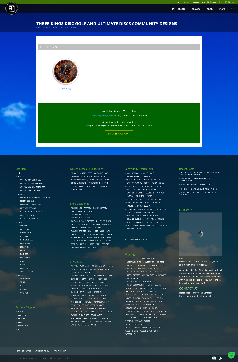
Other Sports (94, 183)
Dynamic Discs (26, 240)
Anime (83, 173)
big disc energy (98, 266)
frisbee (103, 282)
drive (164, 295)
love (129, 202)
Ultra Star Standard (102, 321)
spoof (159, 222)
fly (154, 186)
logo (158, 199)
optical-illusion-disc (136, 209)
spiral (150, 222)
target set (84, 315)
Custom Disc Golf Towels (31, 190)
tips (140, 318)
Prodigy (23, 250)
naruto (158, 202)
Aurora (74, 266)
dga (127, 291)
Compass (88, 272)
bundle (93, 269)
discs (157, 295)
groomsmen (148, 304)
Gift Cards (24, 236)
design (158, 285)
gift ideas (129, 304)
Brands (90, 211)
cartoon (156, 179)
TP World (104, 318)
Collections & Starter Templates (35, 197)
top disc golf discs (152, 318)
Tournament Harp (79, 318)
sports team (132, 225)
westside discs (132, 334)
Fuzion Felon (85, 285)
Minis (96, 237)
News (22, 286)
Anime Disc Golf (27, 215)
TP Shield (93, 318)
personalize (141, 314)
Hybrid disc (99, 292)
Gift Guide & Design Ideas (31, 212)
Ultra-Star (86, 321)
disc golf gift (147, 295)
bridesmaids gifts (133, 262)
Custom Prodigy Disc (80, 275)
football (143, 189)
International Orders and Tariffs (199, 189)
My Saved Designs (28, 208)
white (73, 325)
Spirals (81, 186)
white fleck (83, 325)
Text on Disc (130, 318)
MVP (109, 237)
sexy (146, 219)
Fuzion (74, 285)
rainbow (130, 216)
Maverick (88, 299)
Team (22, 282)
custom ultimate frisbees (194, 264)
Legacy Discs (26, 247)
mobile (105, 299)
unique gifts (154, 327)
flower (146, 186)
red (139, 216)
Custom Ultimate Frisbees (31, 183)
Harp (89, 292)
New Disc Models (158, 311)
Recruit (74, 312)
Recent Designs (27, 201)
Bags (73, 211)
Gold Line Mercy (96, 289)
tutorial (129, 321)
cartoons (98, 173)
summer (162, 314)
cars (90, 173)
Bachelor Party (100, 208)
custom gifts (148, 275)
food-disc (131, 189)
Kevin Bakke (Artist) (79, 179)
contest (160, 262)
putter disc (92, 308)
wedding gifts (131, 331)
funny (153, 189)
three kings (70, 27)
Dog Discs (106, 224)
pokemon (138, 212)
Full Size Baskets (78, 231)
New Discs (129, 314)
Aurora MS (84, 266)
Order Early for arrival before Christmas (197, 179)
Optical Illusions (78, 183)
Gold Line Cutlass (79, 289)
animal (136, 173)
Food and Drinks (91, 176)
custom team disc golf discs (138, 282)
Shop (210, 9)
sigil (154, 219)
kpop (150, 196)
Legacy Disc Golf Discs (99, 295)
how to (146, 308)
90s (128, 173)
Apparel (23, 225)
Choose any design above (102, 115)
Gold (95, 285)
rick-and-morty (151, 216)
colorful (137, 183)
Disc (133, 291)
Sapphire (83, 312)
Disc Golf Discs (83, 224)
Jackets (82, 234)
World (94, 325)
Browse (196, 9)
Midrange (75, 237)
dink (155, 183)
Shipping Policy (42, 350)
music (107, 179)
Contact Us (208, 292)
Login (179, 2)
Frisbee (146, 301)
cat (128, 183)
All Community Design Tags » (137, 239)
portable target (101, 302)
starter (108, 312)
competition (148, 262)
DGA (22, 261)
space (129, 222)
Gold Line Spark (78, 292)
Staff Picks (91, 186)
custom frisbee (132, 272)
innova (155, 308)
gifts (138, 304)
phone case (76, 302)
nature (130, 206)
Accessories (25, 229)
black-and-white (134, 179)
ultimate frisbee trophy (136, 327)
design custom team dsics (137, 288)
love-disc (138, 202)
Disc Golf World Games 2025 (195, 185)
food (161, 186)
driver (136, 186)
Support (196, 2)
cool (147, 183)
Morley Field (142, 311)
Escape (87, 282)
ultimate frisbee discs (135, 324)
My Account (212, 2)
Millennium (25, 257)
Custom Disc (140, 265)
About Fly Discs (27, 279)
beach (147, 176)
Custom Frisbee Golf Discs (153, 272)
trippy (164, 225)
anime (145, 173)
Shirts (91, 244)
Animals (74, 173)
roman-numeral (134, 219)
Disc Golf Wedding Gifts (31, 219)
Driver (74, 228)
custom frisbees (132, 275)
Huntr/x (130, 196)
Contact (24, 293)
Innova (23, 265)
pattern (162, 209)
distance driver (87, 279)
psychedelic (150, 212)
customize (161, 275)
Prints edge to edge (80, 305)
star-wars (145, 225)
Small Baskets (102, 244)
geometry (150, 193)
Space (73, 186)
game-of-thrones (134, 193)
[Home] (173, 10)
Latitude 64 (25, 243)
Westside (92, 247)
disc (162, 183)
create (181, 9)
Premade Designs (78, 241)
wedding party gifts (149, 331)
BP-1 (79, 269)
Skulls (105, 183)
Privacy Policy (59, 350)
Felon (94, 282)
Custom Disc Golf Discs (30, 180)
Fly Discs (24, 254)
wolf (140, 229)
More (222, 9)
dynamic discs (148, 298)
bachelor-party (134, 176)
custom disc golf (156, 265)
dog (128, 186)
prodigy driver (97, 305)
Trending (102, 186)
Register (187, 2)
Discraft (96, 224)
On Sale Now (25, 233)
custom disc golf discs (211, 261)
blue (73, 269)
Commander (76, 272)
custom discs (154, 268)
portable (87, 302)
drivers (136, 298)
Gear (90, 231)
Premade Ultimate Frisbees (100, 241)
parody (152, 209)
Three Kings (66, 88)
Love (92, 179)
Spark (100, 312)
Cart (220, 2)
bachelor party (148, 259)
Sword (74, 315)
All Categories (26, 272)
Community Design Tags (31, 204)
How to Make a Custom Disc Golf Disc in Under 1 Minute (200, 173)
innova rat (130, 311)
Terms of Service (23, 350)
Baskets (81, 211)
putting (152, 314)
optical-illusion (144, 206)
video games (76, 189)
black (110, 266)
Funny (103, 176)
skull (161, 219)
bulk (85, 269)
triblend (75, 321)
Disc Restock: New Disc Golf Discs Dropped (198, 194)
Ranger (102, 308)
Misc (103, 237)
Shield (92, 312)
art (152, 173)
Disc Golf (141, 291)
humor (161, 193)
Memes (99, 179)
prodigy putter (78, 308)
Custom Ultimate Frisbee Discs (139, 285)
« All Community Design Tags (49, 27)
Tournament (96, 315)
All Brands (25, 268)
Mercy (97, 299)
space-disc (140, 222)
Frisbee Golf (156, 301)
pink (128, 212)
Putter (83, 244)
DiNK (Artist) (76, 176)
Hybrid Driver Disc (79, 295)
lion (151, 199)
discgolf (151, 291)
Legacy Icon (76, 299)
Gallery (23, 289)
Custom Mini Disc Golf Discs (32, 187)
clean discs (103, 269)
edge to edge (102, 279)
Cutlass (74, 279)
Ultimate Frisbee (78, 247)
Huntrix (140, 196)
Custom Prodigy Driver (102, 275)
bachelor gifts (132, 259)
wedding (131, 229)
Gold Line (104, 285)
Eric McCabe (76, 282)
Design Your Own (119, 133)
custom (128, 265)
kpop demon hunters (136, 199)
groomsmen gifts (133, 308)
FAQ (203, 2)
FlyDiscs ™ (44, 358)
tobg (156, 225)
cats (107, 173)
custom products (133, 278)
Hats (108, 231)
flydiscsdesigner (133, 301)
